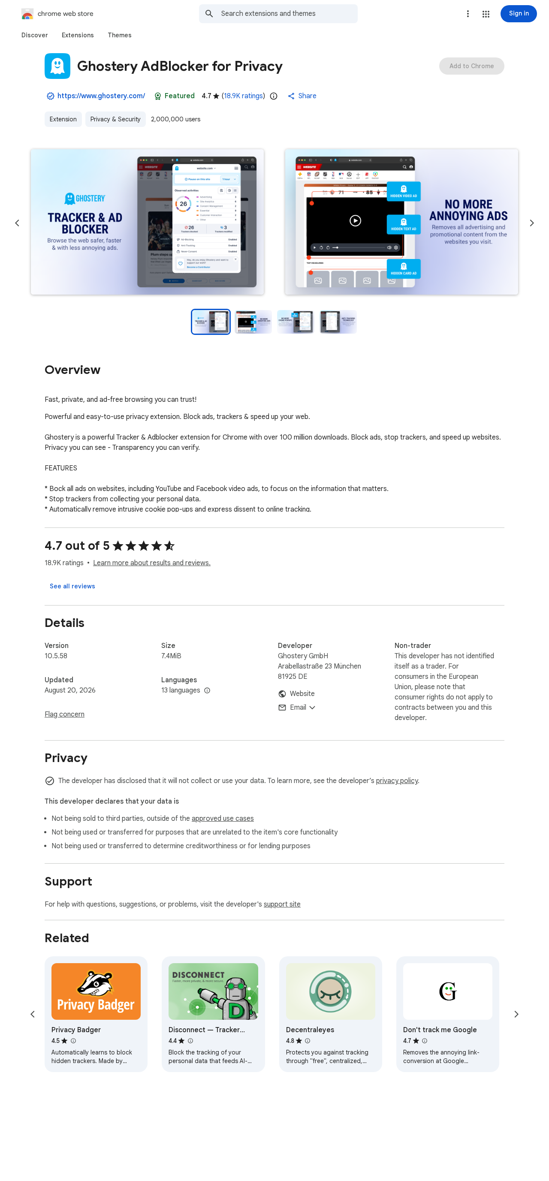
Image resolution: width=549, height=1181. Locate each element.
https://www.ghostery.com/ (101, 96)
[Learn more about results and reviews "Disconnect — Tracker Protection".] (190, 1040)
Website (302, 694)
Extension (63, 119)
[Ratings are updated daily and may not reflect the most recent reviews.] (273, 96)
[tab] (35, 35)
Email (298, 707)
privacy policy (397, 781)
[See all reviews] (72, 586)
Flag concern (64, 714)
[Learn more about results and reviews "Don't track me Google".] (424, 1040)
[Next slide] (531, 223)
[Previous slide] (17, 223)
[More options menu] (468, 13)
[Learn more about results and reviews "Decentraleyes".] (307, 1040)
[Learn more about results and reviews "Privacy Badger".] (73, 1040)
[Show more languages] (207, 691)
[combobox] (289, 14)
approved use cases (223, 818)
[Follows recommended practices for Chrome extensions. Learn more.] (158, 96)
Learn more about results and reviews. (152, 563)
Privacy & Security (115, 119)
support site (282, 904)
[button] (486, 14)
